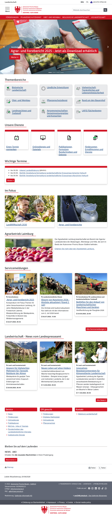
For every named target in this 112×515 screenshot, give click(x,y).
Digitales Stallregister (51, 417)
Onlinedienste (13, 420)
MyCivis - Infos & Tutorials (18, 426)
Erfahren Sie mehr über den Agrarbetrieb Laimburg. (75, 248)
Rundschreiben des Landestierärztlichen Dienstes (19, 430)
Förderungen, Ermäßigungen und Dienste (94, 149)
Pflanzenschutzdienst (31, 17)
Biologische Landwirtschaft (75, 17)
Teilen (93, 467)
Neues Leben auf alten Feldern (56, 368)
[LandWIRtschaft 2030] (30, 208)
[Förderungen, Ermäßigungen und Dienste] (95, 137)
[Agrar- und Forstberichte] (82, 208)
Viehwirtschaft (98, 17)
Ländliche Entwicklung (58, 87)
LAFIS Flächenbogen (91, 110)
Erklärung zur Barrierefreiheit (33, 502)
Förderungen (12, 17)
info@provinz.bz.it (17, 489)
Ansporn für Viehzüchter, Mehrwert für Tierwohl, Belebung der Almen (18, 371)
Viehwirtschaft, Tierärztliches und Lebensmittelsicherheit (93, 90)
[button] (4, 47)
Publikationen (13, 423)
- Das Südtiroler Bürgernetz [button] (90, 496)
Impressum (51, 502)
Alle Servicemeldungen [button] (96, 329)
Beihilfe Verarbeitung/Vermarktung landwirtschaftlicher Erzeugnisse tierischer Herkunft (53, 173)
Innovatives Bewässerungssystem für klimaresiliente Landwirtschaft (90, 371)
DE (82, 2)
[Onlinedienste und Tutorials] (43, 137)
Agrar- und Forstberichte (70, 224)
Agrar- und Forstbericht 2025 (20, 299)
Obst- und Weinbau (51, 17)
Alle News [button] (101, 400)
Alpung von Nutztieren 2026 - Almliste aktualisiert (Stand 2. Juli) (55, 302)
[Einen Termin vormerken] (16, 137)
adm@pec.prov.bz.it (16, 491)
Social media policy (83, 502)
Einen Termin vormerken (12, 148)
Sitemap (10, 467)
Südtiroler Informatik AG (23, 496)
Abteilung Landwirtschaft (87, 414)
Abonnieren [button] (10, 459)
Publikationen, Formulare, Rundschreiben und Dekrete (68, 150)
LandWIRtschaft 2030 (16, 224)
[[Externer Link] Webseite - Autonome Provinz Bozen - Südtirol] (28, 9)
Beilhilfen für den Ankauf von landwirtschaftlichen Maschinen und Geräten (90, 304)
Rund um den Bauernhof (93, 100)
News (10, 414)
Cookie (70, 502)
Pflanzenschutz (49, 423)
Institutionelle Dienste (16, 435)
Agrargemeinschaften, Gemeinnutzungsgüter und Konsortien (57, 113)
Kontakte (87, 484)
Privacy (61, 502)
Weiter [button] (14, 57)
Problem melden (100, 484)
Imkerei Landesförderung (29, 170)
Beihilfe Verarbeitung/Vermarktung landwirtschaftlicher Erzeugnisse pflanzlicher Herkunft (54, 175)
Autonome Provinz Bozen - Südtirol (23, 484)
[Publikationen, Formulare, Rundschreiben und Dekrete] (69, 137)
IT (87, 2)
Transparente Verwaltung (70, 484)
